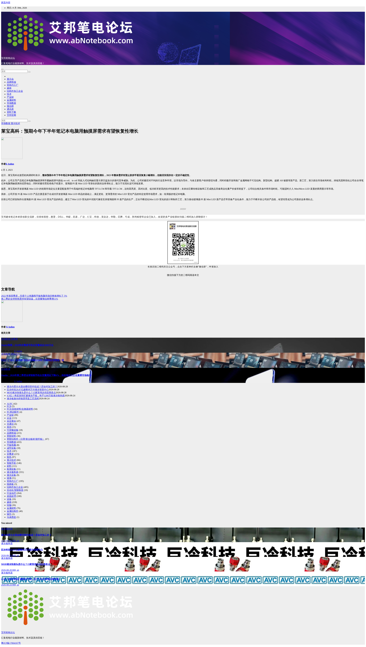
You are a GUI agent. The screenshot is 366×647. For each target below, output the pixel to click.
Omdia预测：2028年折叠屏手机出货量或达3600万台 (27, 345)
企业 (9, 418)
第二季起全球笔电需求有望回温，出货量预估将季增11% (29, 299)
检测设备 (11, 469)
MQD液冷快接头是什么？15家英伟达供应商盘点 (31, 392)
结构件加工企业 (15, 91)
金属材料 (11, 100)
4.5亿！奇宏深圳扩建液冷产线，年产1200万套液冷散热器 (36, 395)
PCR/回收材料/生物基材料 (20, 409)
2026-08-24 (6, 585)
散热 (9, 457)
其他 (9, 427)
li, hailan (10, 164)
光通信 (10, 424)
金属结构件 (12, 511)
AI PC (10, 403)
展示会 (10, 79)
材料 (9, 466)
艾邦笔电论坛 (8, 58)
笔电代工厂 (12, 85)
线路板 (10, 484)
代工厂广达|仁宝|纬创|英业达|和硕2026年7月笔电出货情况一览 (32, 360)
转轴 (9, 505)
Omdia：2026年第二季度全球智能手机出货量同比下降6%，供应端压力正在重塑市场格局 (46, 375)
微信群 (10, 106)
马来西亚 (11, 517)
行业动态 (11, 493)
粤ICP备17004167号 (11, 643)
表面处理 (11, 496)
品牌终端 (11, 82)
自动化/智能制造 (15, 490)
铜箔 (9, 514)
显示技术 (15, 123)
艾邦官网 (11, 115)
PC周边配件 (13, 412)
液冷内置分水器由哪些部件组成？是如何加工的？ (32, 386)
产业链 (10, 97)
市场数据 (11, 103)
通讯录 (10, 109)
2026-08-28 (6, 541)
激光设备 (11, 475)
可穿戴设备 (12, 430)
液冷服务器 (12, 472)
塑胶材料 (11, 436)
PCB (9, 406)
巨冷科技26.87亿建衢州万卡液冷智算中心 (28, 389)
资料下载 (11, 112)
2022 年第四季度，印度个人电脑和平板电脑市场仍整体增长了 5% (34, 296)
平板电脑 (11, 445)
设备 (9, 499)
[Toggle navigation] (2, 69)
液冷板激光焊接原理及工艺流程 (23, 398)
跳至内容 (5, 2)
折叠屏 (14, 339)
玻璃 (9, 478)
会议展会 (11, 421)
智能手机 (11, 463)
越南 (9, 88)
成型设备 (11, 448)
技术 (9, 94)
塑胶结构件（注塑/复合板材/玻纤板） (26, 439)
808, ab (15, 541)
